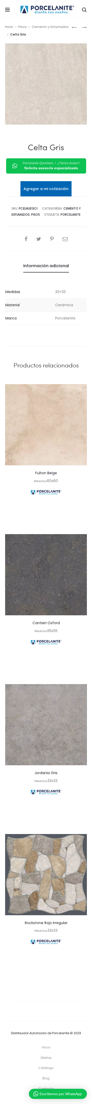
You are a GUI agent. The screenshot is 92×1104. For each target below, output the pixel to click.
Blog (46, 1078)
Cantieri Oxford (46, 622)
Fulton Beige (46, 472)
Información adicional (46, 266)
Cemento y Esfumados (50, 27)
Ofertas (46, 1058)
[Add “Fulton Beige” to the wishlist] (80, 390)
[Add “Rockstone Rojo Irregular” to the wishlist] (80, 840)
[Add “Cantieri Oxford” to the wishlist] (80, 540)
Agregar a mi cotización (46, 188)
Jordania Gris (45, 772)
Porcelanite (70, 214)
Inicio (9, 27)
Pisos (22, 27)
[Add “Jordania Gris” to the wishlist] (80, 690)
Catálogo (46, 1068)
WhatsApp (46, 521)
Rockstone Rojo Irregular (46, 922)
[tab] (46, 266)
